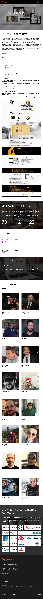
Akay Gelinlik (8, 273)
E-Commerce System (9, 61)
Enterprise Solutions (10, 63)
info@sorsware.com (5, 581)
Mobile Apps (7, 67)
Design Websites (8, 65)
